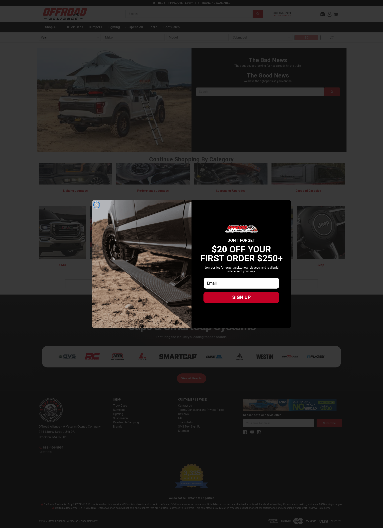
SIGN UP (241, 297)
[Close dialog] (96, 205)
